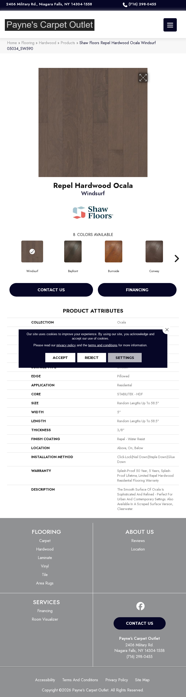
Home (12, 43)
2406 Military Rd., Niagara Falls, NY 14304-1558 (49, 4)
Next (176, 251)
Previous (9, 251)
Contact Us (51, 290)
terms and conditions (102, 345)
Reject (92, 358)
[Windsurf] (32, 251)
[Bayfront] (73, 251)
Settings (125, 358)
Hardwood (47, 43)
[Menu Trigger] (170, 25)
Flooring (27, 43)
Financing (137, 290)
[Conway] (154, 251)
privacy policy (66, 345)
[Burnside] (113, 251)
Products (68, 43)
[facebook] (140, 606)
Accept (60, 358)
